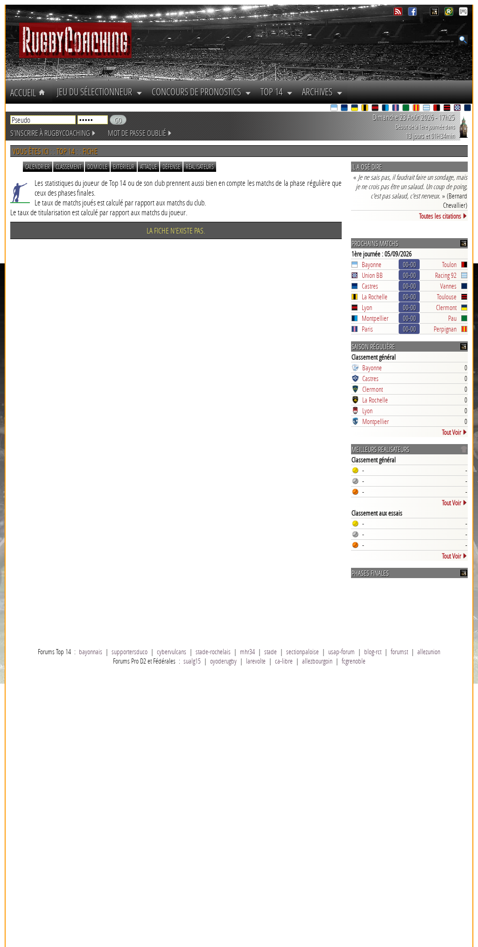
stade (270, 651)
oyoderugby (223, 660)
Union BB (372, 275)
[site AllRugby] (463, 13)
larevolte (256, 660)
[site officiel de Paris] (396, 109)
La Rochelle (374, 296)
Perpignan (445, 328)
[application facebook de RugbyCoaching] (413, 13)
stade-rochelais (213, 651)
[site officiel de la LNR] (435, 13)
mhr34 (247, 651)
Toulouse (447, 296)
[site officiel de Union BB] (458, 109)
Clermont (446, 307)
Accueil (24, 92)
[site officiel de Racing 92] (427, 109)
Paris (367, 328)
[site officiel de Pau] (406, 109)
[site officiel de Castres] (345, 109)
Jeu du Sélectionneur (96, 91)
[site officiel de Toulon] (437, 109)
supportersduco (130, 651)
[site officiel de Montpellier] (386, 109)
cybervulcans (171, 651)
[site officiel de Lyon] (376, 109)
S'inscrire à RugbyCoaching (50, 132)
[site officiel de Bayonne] (334, 109)
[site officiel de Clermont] (355, 109)
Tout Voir (451, 432)
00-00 (409, 264)
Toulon (449, 264)
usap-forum (341, 651)
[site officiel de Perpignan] (417, 109)
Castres (370, 285)
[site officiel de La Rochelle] (365, 109)
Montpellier (375, 318)
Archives (319, 91)
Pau (452, 318)
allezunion (428, 651)
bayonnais (90, 651)
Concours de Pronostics (198, 91)
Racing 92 (446, 275)
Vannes (448, 285)
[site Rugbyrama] (449, 13)
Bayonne (371, 264)
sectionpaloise (302, 651)
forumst (399, 651)
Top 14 (273, 91)
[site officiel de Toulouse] (447, 109)
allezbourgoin (317, 660)
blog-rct (372, 651)
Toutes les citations (440, 215)
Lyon (367, 307)
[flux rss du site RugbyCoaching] (399, 13)
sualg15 (192, 660)
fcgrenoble (354, 660)
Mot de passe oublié (137, 132)
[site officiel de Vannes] (468, 109)
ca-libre (284, 660)
